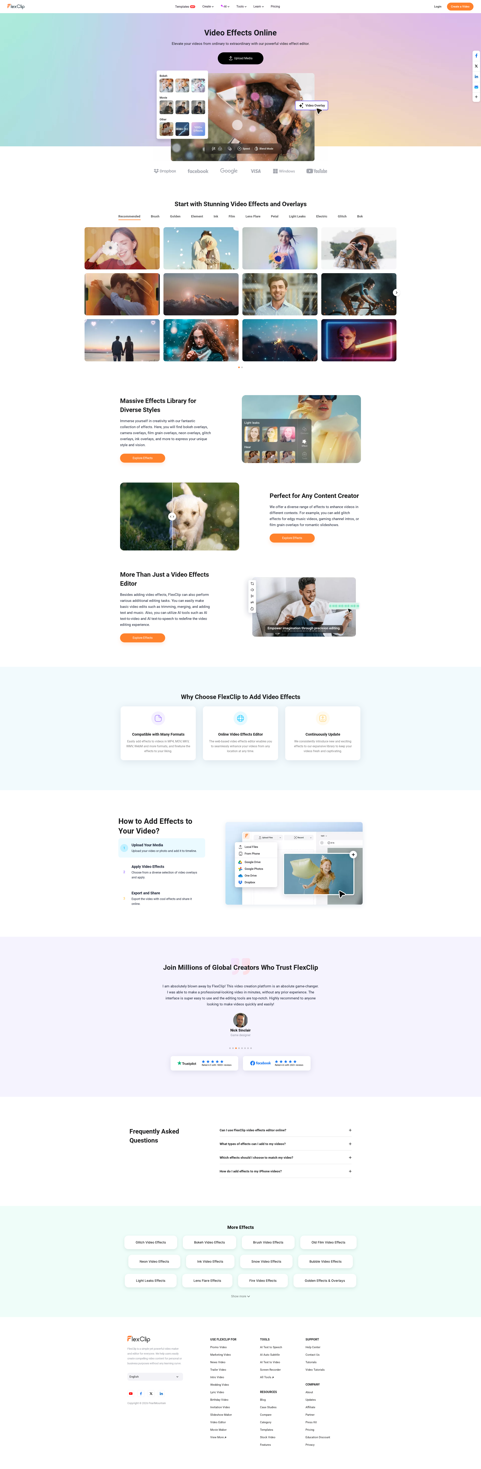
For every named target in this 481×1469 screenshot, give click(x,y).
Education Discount (318, 1437)
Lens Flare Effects (207, 1281)
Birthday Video (219, 1399)
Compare (266, 1414)
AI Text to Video (270, 1362)
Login (437, 6)
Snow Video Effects (266, 1261)
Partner (310, 1414)
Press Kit (311, 1422)
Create (206, 6)
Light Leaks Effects (150, 1281)
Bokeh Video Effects (209, 1242)
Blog (263, 1399)
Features (265, 1444)
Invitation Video (220, 1407)
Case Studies (268, 1407)
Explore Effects (143, 458)
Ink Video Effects (210, 1261)
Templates (182, 6)
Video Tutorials (315, 1369)
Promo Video (218, 1347)
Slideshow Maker (221, 1414)
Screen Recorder (270, 1369)
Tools (240, 6)
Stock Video (267, 1437)
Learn (257, 6)
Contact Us (313, 1354)
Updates (311, 1399)
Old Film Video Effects (328, 1242)
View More (217, 1437)
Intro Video (217, 1377)
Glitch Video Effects (151, 1242)
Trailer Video (218, 1369)
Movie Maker (218, 1429)
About (309, 1392)
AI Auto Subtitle (270, 1354)
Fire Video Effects (263, 1281)
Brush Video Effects (268, 1242)
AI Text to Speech (271, 1347)
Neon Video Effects (154, 1261)
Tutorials (311, 1362)
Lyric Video (217, 1392)
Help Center (313, 1347)
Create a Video (460, 6)
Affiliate (310, 1407)
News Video (217, 1362)
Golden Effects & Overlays (325, 1281)
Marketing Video (220, 1354)
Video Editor (218, 1422)
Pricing (275, 6)
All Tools (265, 1377)
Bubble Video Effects (325, 1261)
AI (225, 6)
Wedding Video (219, 1384)
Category (265, 1422)
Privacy (310, 1444)
